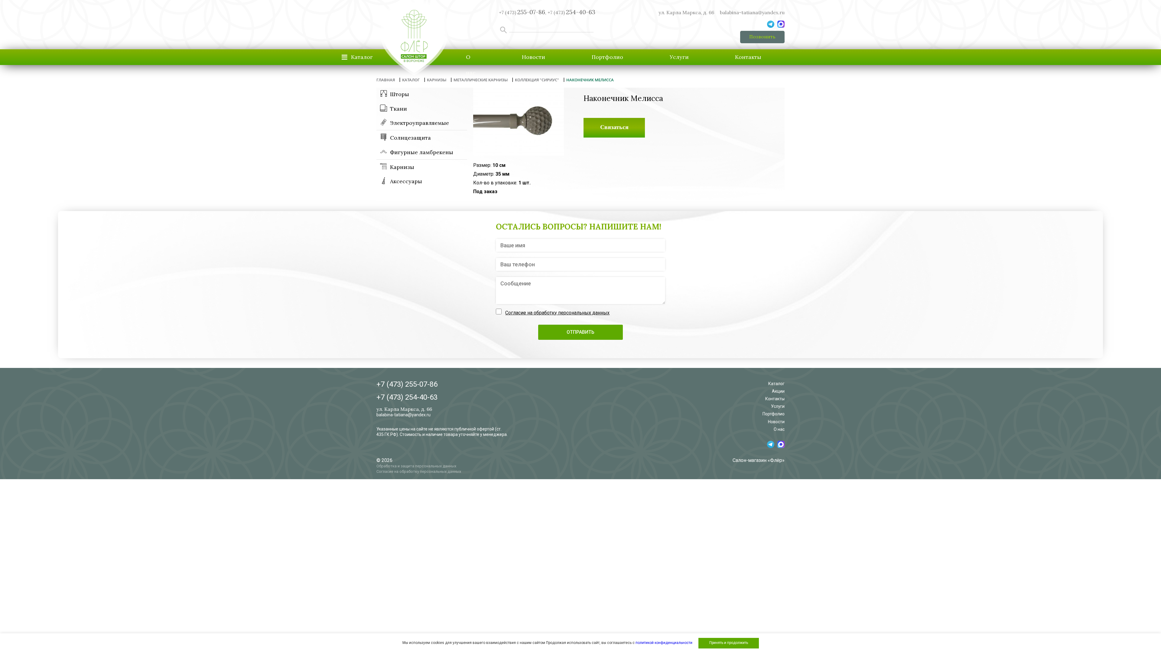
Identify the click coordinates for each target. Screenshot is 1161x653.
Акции (778, 391)
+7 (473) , (522, 12)
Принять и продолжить (728, 643)
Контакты (748, 57)
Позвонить (762, 37)
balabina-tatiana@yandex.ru (752, 12)
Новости (533, 57)
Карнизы (402, 167)
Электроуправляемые (419, 122)
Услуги (679, 57)
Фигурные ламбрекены (421, 152)
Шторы (399, 94)
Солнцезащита (410, 137)
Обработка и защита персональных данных (416, 466)
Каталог (776, 383)
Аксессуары (406, 181)
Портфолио (607, 57)
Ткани (398, 108)
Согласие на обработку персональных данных (557, 313)
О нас (471, 65)
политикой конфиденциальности (664, 643)
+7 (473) (571, 12)
